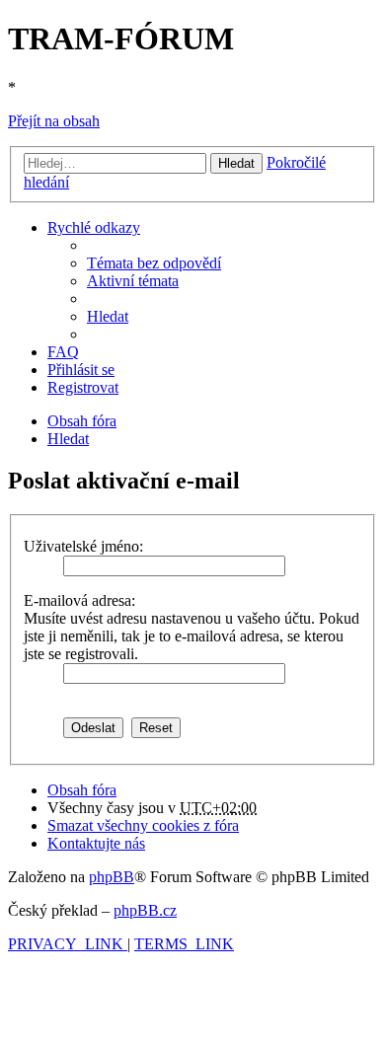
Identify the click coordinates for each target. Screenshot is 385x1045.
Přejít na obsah (54, 120)
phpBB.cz (145, 910)
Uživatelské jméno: (83, 546)
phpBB (111, 876)
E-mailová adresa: (79, 600)
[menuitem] (154, 263)
